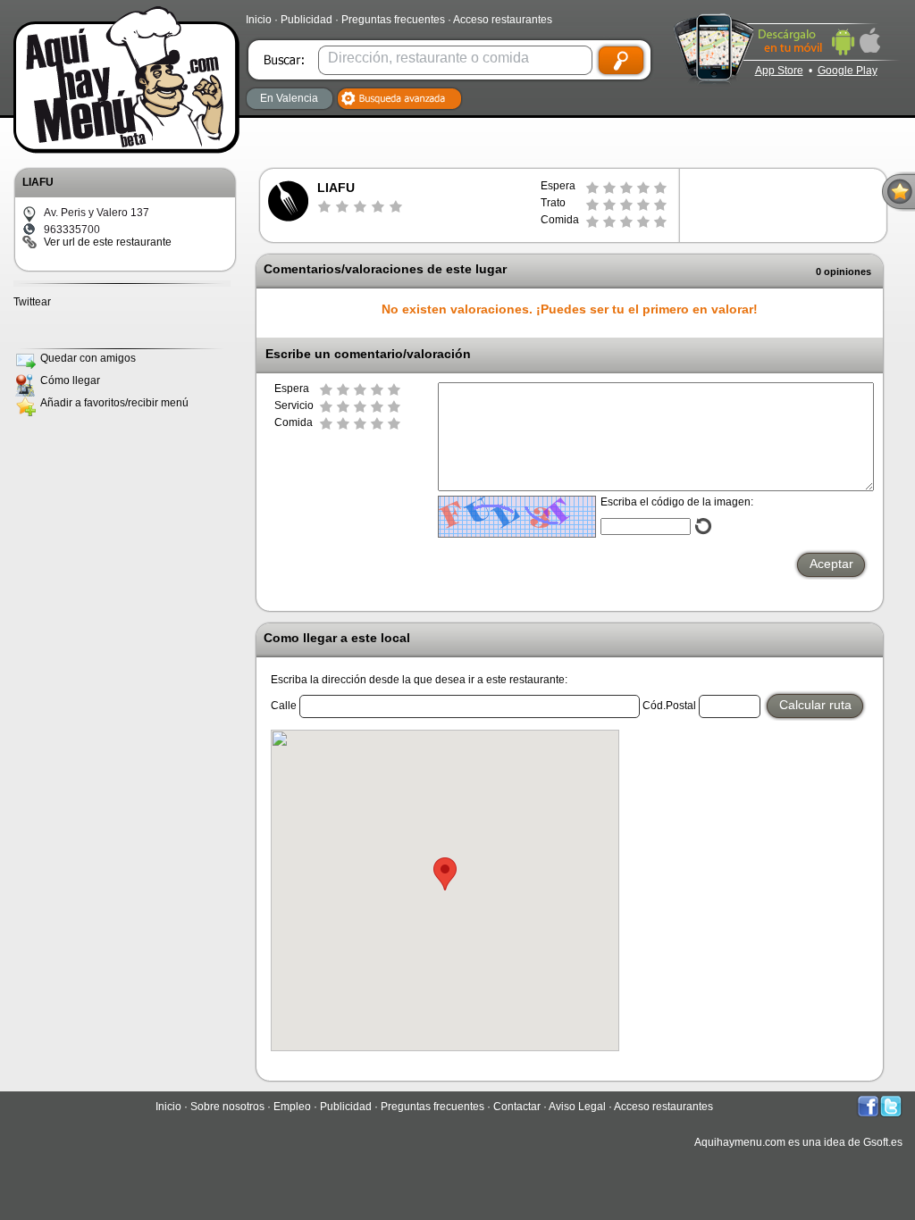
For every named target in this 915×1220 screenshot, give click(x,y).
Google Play (847, 70)
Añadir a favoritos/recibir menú (114, 403)
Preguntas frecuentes (393, 19)
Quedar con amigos (88, 358)
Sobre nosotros (227, 1106)
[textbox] (453, 57)
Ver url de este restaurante (108, 242)
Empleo (292, 1106)
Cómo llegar (70, 380)
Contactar (517, 1106)
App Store (779, 70)
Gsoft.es (882, 1142)
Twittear (32, 302)
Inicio (259, 19)
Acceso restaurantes (502, 19)
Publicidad (306, 19)
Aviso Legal (577, 1106)
